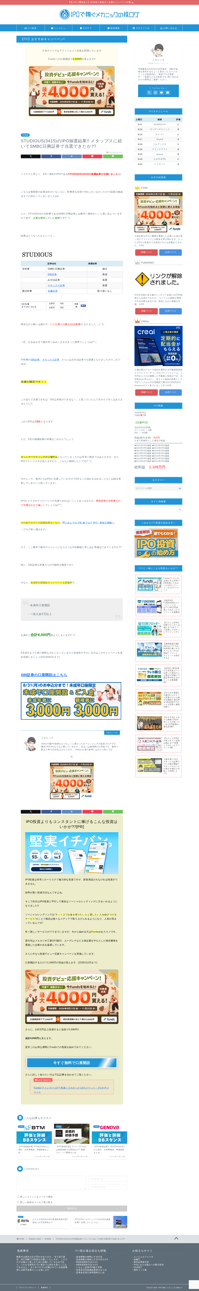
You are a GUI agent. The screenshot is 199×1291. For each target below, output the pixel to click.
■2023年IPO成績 (143, 448)
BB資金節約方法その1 (87, 1262)
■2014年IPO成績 (160, 458)
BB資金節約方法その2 (87, 1265)
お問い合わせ (169, 28)
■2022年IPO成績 (160, 448)
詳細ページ (146, 252)
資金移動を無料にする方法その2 (92, 1259)
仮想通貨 (115, 28)
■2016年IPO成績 (160, 456)
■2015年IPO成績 (143, 458)
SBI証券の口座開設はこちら (44, 675)
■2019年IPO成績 (143, 453)
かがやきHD (160, 159)
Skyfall (159, 139)
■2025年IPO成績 (143, 445)
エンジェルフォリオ (143, 1257)
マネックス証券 (56, 285)
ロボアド (87, 28)
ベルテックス (159, 144)
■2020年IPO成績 (160, 451)
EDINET (138, 1267)
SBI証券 (52, 274)
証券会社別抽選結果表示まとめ (91, 1270)
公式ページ (170, 252)
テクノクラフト (160, 149)
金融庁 (137, 1259)
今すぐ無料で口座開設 (71, 1063)
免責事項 (44, 1287)
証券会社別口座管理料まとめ (90, 1272)
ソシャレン (59, 28)
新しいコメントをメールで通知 (36, 1196)
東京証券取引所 (141, 1262)
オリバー (159, 134)
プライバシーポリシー (27, 1287)
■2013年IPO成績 (143, 461)
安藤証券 (53, 291)
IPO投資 (32, 28)
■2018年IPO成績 (160, 453)
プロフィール (142, 28)
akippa (159, 154)
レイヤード (159, 164)
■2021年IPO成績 (143, 451)
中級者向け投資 (35, 1239)
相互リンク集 (140, 1270)
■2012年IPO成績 (160, 461)
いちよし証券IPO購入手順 (89, 1267)
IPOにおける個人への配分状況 (149, 1265)
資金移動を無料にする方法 (89, 1257)
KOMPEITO (160, 124)
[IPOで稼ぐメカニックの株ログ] (99, 20)
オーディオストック (160, 129)
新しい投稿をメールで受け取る (36, 1202)
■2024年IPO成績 (160, 445)
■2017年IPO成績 (143, 456)
